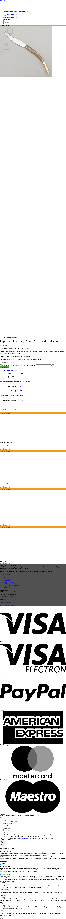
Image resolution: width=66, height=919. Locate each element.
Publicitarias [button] (3, 903)
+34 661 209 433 (9, 602)
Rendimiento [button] (4, 889)
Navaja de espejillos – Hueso (8, 483)
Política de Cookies (22, 838)
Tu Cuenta (6, 587)
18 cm (21, 395)
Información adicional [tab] (10, 370)
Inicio (1, 337)
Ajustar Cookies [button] (42, 838)
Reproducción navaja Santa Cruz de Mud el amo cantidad (18, 365)
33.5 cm (21, 391)
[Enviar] (4, 832)
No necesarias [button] (4, 873)
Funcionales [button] (3, 882)
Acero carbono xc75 (25, 377)
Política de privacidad (9, 584)
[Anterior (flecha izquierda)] (0, 918)
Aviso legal (6, 580)
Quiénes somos (8, 823)
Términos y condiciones (10, 579)
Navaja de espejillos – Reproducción (10, 445)
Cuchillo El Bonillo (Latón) (7, 559)
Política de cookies (8, 582)
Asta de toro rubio (24, 381)
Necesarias (5, 865)
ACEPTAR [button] (33, 838)
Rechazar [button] (50, 838)
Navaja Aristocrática (6, 521)
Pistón (21, 386)
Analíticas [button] (3, 895)
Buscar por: (6, 19)
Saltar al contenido (5, 1)
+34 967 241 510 (10, 599)
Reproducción (23, 405)
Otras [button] (1, 910)
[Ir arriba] (0, 817)
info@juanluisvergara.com (7, 605)
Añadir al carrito (5, 367)
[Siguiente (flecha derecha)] (2, 918)
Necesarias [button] (3, 863)
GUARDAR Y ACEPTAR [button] (7, 915)
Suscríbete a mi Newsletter (11, 585)
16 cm (21, 400)
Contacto (6, 577)
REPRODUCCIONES (10, 337)
